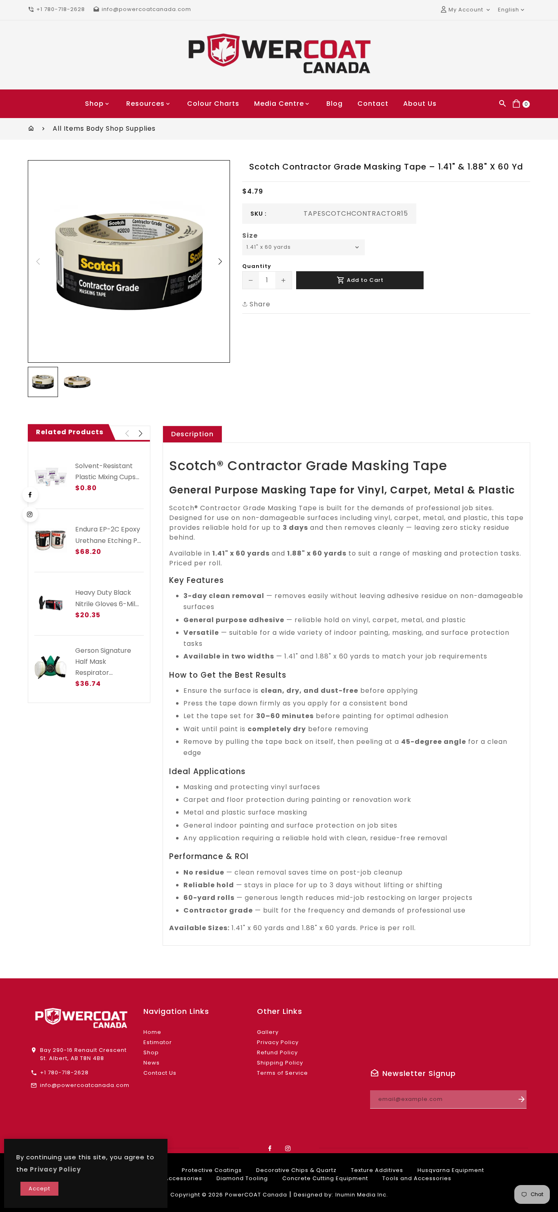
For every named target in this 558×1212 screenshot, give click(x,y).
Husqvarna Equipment (450, 1170)
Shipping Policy (280, 1063)
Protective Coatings (212, 1170)
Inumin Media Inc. (361, 1195)
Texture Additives (377, 1170)
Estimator (157, 1042)
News (151, 1063)
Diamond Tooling (242, 1178)
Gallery (268, 1032)
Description (192, 434)
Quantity (256, 266)
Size (250, 236)
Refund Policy (277, 1052)
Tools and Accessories (416, 1178)
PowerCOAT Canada (256, 1195)
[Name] (522, 1099)
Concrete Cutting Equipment (325, 1178)
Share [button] (259, 304)
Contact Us (159, 1073)
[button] (219, 261)
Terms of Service (282, 1073)
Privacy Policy (278, 1042)
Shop (151, 1052)
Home (152, 1032)
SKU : (258, 214)
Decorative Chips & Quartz (296, 1170)
